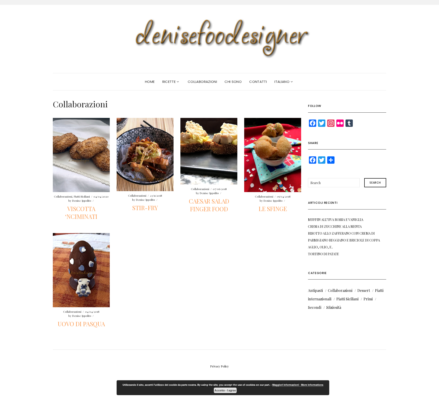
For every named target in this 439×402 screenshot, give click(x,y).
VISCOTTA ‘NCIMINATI (81, 212)
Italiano (282, 81)
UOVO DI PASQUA (81, 324)
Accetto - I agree (225, 390)
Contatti (258, 81)
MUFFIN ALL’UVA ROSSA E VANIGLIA (335, 219)
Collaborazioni (202, 81)
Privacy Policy (219, 366)
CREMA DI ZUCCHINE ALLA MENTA (335, 226)
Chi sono (233, 81)
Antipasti (315, 290)
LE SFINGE (273, 209)
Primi (368, 298)
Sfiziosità (333, 307)
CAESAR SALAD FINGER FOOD (209, 205)
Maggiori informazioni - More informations (297, 384)
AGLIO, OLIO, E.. (320, 247)
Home (150, 81)
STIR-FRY (145, 208)
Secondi (314, 307)
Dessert (363, 290)
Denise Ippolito (81, 200)
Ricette (169, 81)
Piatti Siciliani (82, 196)
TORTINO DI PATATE (323, 254)
